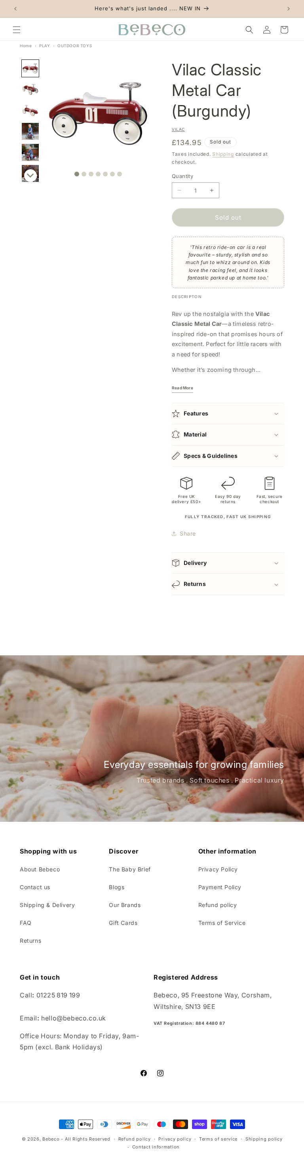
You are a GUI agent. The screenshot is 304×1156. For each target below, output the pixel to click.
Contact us (35, 887)
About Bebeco (40, 869)
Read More (182, 387)
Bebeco (50, 1139)
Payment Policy (219, 887)
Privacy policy (174, 1139)
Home (26, 45)
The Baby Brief (129, 869)
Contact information (156, 1147)
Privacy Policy (218, 869)
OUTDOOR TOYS (74, 45)
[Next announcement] (288, 8)
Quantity (182, 176)
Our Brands (125, 904)
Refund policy (217, 904)
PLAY (44, 45)
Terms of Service (222, 922)
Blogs (116, 887)
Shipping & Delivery (47, 904)
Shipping (223, 154)
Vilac (178, 129)
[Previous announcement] (15, 8)
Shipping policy (264, 1139)
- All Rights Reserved (85, 1139)
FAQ (26, 922)
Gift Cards (123, 922)
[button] (16, 29)
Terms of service (218, 1139)
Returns (30, 940)
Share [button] (188, 533)
